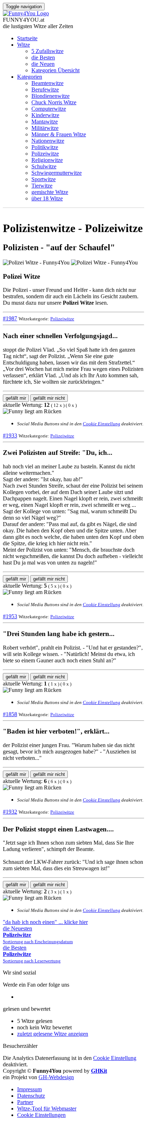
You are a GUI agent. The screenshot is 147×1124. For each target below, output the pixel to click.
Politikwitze (44, 147)
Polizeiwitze (45, 154)
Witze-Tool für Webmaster (46, 1108)
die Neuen (43, 64)
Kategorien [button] (29, 77)
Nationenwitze (47, 141)
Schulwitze (43, 166)
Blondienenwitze (50, 96)
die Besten (43, 57)
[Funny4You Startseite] (26, 13)
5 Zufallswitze (47, 51)
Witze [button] (23, 45)
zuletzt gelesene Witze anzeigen (52, 1034)
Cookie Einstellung (101, 423)
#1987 (10, 318)
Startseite (27, 38)
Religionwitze (47, 160)
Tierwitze (41, 186)
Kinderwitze (45, 115)
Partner (25, 1102)
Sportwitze (43, 179)
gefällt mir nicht (49, 398)
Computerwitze (48, 109)
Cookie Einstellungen (41, 1115)
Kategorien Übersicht (55, 70)
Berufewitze (45, 89)
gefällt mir (16, 398)
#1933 (10, 435)
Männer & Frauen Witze (58, 134)
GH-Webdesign (56, 1077)
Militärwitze (45, 128)
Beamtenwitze (47, 83)
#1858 (10, 714)
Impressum (29, 1089)
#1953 (10, 616)
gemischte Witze (49, 192)
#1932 (10, 812)
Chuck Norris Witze (53, 102)
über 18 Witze (47, 198)
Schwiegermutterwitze (56, 173)
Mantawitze (44, 122)
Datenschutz (31, 1096)
